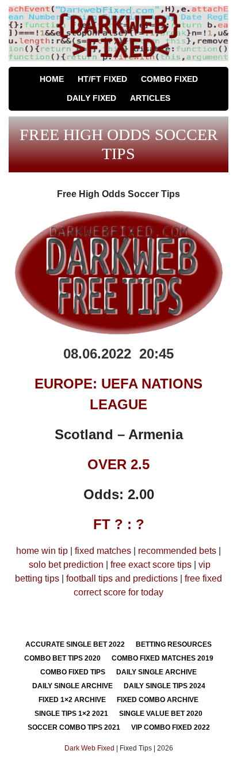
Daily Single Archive (156, 672)
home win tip (42, 551)
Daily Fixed (91, 98)
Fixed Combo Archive (157, 700)
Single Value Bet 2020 (160, 714)
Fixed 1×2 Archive (72, 700)
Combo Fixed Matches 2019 (162, 658)
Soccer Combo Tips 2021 (74, 727)
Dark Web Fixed (89, 748)
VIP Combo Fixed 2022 (170, 727)
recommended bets (177, 551)
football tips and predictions (122, 578)
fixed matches (103, 551)
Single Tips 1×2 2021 (71, 714)
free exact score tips (151, 564)
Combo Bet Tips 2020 (62, 658)
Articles (150, 98)
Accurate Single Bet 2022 (75, 644)
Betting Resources (174, 644)
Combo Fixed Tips (72, 672)
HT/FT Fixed (102, 79)
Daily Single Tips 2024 (164, 686)
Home (52, 79)
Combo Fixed (169, 79)
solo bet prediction (66, 564)
